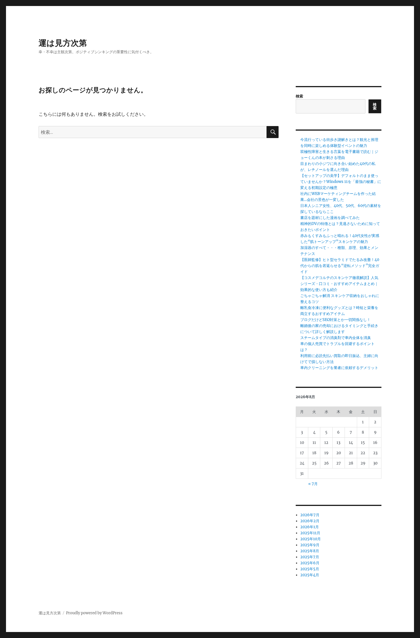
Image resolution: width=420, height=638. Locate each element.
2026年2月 (309, 521)
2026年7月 (309, 515)
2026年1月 (309, 527)
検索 (299, 96)
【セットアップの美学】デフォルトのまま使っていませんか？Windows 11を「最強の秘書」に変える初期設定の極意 (340, 181)
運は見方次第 (63, 43)
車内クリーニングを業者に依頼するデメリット (339, 367)
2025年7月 (309, 557)
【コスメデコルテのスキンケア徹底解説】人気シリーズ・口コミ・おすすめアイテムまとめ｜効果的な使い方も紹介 (339, 283)
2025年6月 (309, 563)
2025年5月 (309, 569)
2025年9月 (309, 545)
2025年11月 (310, 533)
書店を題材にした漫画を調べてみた (330, 217)
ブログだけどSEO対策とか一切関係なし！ (335, 319)
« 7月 (313, 483)
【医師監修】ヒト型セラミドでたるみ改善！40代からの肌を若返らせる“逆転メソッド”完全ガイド (339, 265)
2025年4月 (309, 575)
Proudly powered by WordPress (94, 613)
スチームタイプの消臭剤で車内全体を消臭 (335, 337)
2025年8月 (309, 551)
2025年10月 (310, 539)
